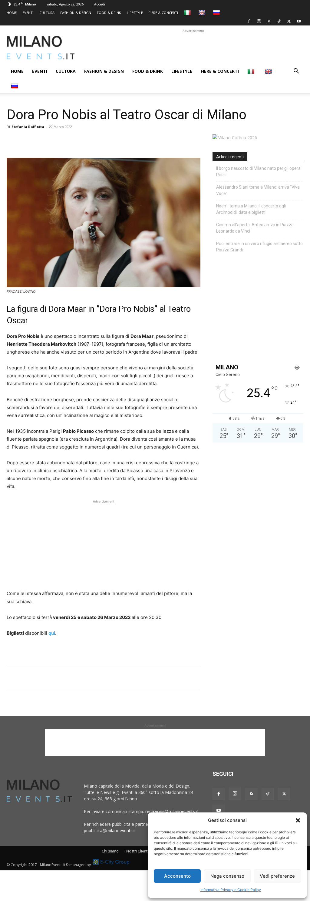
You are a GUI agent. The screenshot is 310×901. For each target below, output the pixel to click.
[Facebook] (248, 21)
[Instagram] (258, 21)
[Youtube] (298, 21)
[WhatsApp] (41, 140)
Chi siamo (110, 851)
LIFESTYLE (135, 12)
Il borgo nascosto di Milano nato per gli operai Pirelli (259, 171)
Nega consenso (227, 876)
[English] (202, 12)
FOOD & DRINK (109, 12)
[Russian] (217, 12)
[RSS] (268, 21)
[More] (82, 140)
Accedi (99, 4)
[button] (298, 820)
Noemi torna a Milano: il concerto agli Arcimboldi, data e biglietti (251, 209)
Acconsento (177, 876)
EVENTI (28, 12)
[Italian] (188, 12)
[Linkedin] (54, 140)
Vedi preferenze (277, 876)
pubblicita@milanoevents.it (110, 830)
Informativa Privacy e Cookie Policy (230, 889)
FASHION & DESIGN (75, 12)
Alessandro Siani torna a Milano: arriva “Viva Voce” (258, 190)
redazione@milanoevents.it (171, 811)
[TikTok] (278, 21)
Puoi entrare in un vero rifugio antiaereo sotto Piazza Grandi (259, 246)
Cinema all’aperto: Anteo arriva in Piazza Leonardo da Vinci (255, 228)
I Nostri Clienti (136, 851)
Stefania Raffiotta (28, 126)
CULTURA (46, 12)
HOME (12, 12)
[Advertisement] (193, 47)
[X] (288, 21)
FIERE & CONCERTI (163, 12)
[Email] (68, 140)
